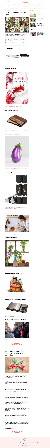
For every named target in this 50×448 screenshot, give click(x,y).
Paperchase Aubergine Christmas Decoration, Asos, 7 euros (16, 168)
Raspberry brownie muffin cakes (20, 8)
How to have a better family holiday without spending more (40, 19)
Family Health (40, 6)
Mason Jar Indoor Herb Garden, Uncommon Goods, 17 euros (16, 269)
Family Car (24, 6)
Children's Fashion (15, 6)
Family (9, 6)
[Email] (21, 344)
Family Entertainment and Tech (32, 6)
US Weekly (11, 389)
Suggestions (38, 442)
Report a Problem (32, 442)
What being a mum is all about (29, 8)
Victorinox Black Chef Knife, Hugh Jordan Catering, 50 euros (16, 64)
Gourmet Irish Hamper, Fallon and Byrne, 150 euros (14, 296)
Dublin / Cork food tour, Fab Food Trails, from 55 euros (15, 339)
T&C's (42, 442)
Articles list (21, 10)
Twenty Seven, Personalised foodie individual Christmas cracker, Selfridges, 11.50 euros (15, 208)
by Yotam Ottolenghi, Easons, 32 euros (13, 106)
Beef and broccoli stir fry (39, 8)
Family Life (7, 10)
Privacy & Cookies (26, 442)
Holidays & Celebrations (14, 10)
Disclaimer (15, 442)
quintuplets (7, 381)
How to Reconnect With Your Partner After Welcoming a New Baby (40, 24)
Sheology (26, 445)
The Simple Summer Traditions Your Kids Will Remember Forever (41, 14)
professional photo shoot (16, 401)
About (8, 442)
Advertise (11, 442)
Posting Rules (20, 442)
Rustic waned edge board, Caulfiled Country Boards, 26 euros (16, 130)
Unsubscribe (25, 443)
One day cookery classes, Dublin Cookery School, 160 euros (16, 234)
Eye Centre (20, 6)
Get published (12, 8)
